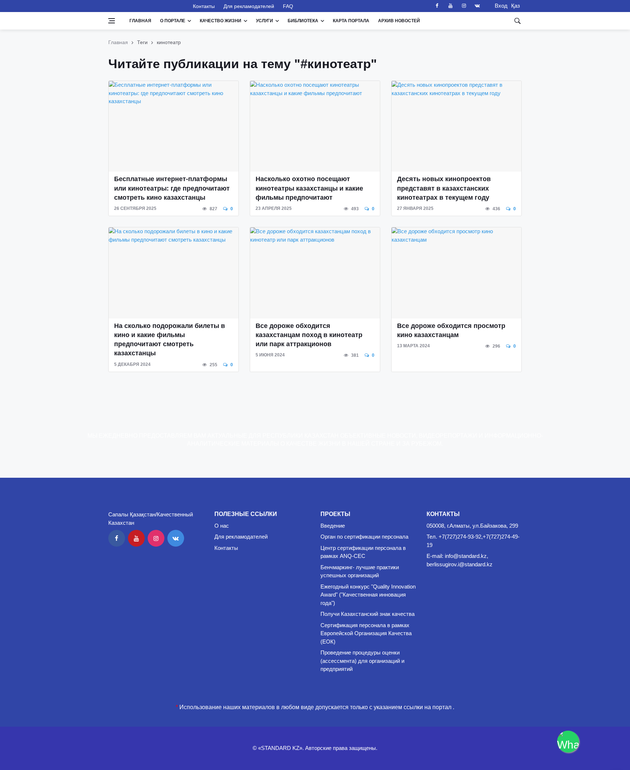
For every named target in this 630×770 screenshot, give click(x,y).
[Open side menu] (111, 20)
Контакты (204, 6)
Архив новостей (399, 20)
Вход (499, 6)
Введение (332, 526)
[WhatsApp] (568, 742)
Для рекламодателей (248, 6)
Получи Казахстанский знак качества (367, 614)
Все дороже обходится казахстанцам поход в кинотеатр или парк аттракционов (309, 335)
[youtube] (450, 6)
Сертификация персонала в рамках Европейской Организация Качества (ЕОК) (366, 633)
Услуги (264, 20)
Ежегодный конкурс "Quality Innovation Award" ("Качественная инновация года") (368, 594)
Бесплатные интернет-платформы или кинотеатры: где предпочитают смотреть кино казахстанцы (172, 188)
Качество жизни (220, 20)
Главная (140, 20)
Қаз (515, 6)
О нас (221, 526)
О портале (172, 20)
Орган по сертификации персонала (364, 536)
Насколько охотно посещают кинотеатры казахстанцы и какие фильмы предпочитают (309, 188)
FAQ (288, 6)
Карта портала (351, 20)
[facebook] (437, 6)
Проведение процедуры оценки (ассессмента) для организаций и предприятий (362, 660)
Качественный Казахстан (146, 5)
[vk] (477, 6)
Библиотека (303, 20)
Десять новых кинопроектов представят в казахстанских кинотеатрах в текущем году (444, 188)
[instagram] (464, 6)
